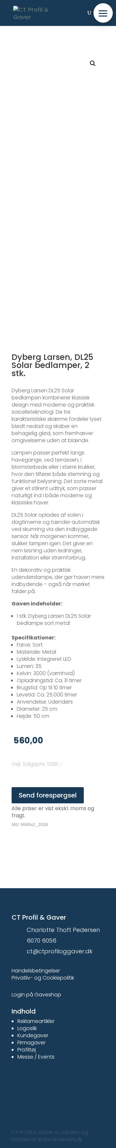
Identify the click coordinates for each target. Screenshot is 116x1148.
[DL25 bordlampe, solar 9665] (58, 98)
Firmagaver (31, 1042)
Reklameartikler (35, 1021)
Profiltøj (26, 1049)
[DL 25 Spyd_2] (58, 285)
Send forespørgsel (48, 795)
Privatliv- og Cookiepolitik (43, 978)
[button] (103, 13)
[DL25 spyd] (58, 191)
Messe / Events (35, 1057)
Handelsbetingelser (36, 970)
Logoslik (27, 1028)
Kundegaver (32, 1035)
